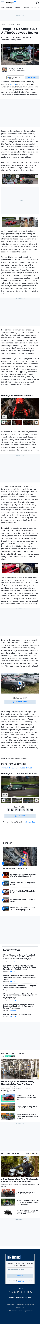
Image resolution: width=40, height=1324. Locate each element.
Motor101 (13, 1016)
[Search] (33, 3)
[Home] (13, 2)
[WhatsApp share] (28, 810)
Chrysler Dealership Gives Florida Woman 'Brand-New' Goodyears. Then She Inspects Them (19, 977)
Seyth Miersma (17, 69)
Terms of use (20, 1307)
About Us (12, 1297)
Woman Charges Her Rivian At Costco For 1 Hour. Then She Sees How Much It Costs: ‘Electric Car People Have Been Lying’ (19, 957)
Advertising (20, 1297)
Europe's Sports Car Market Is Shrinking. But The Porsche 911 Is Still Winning (19, 987)
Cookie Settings (29, 1304)
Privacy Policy (26, 1280)
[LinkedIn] (15, 1292)
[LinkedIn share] (16, 810)
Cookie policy (19, 1304)
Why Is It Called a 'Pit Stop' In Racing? (17, 1014)
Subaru (13, 84)
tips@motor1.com (29, 822)
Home (3, 24)
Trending (12, 961)
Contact (28, 1297)
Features (17, 7)
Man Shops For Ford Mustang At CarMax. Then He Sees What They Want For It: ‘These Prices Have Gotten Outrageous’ (19, 967)
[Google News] (22, 1292)
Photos (33, 7)
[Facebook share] (8, 810)
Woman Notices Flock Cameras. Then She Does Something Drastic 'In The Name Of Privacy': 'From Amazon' (18, 1006)
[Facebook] (9, 1292)
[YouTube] (28, 1292)
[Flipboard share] (20, 810)
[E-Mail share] (31, 810)
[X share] (12, 810)
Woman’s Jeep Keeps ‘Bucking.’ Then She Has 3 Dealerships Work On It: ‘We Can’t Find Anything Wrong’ (20, 996)
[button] (3, 422)
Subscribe (20, 1276)
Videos (26, 7)
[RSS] (31, 1292)
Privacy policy (10, 1304)
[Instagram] (25, 1292)
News (3, 7)
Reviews (9, 7)
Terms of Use (20, 1281)
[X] (12, 1292)
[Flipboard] (18, 1292)
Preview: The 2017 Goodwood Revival (16, 768)
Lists (18, 24)
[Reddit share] (24, 810)
